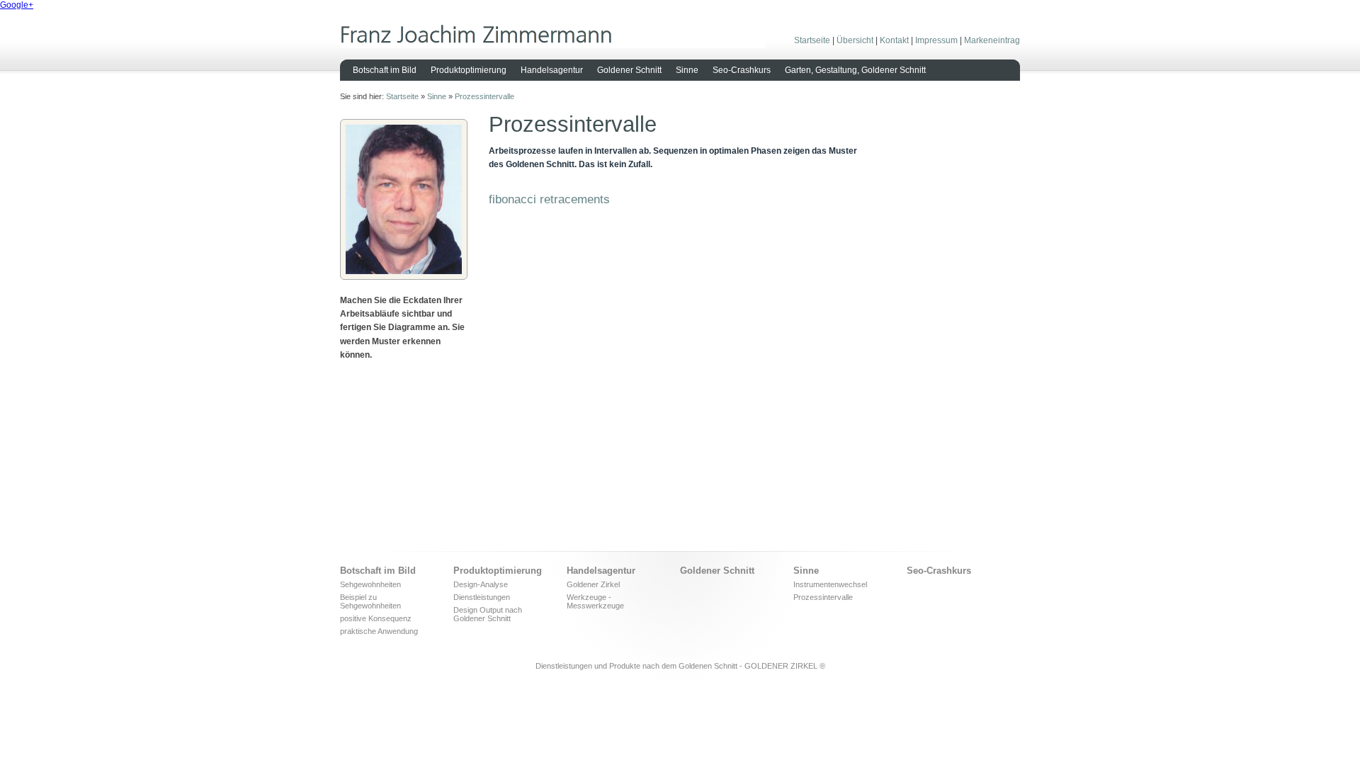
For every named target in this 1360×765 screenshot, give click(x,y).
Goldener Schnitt (629, 70)
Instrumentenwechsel (830, 584)
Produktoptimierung (468, 70)
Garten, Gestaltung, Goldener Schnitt (855, 70)
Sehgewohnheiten (370, 584)
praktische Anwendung (379, 631)
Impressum (936, 40)
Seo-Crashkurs (742, 70)
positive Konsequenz (376, 618)
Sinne (687, 70)
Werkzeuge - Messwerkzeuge (595, 601)
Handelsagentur (552, 70)
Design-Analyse (480, 584)
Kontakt (894, 40)
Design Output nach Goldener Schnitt (487, 614)
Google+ (16, 5)
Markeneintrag (992, 40)
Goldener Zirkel (593, 584)
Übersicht (855, 40)
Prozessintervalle (484, 96)
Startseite (812, 40)
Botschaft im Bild (384, 70)
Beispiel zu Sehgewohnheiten (370, 601)
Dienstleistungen (481, 597)
